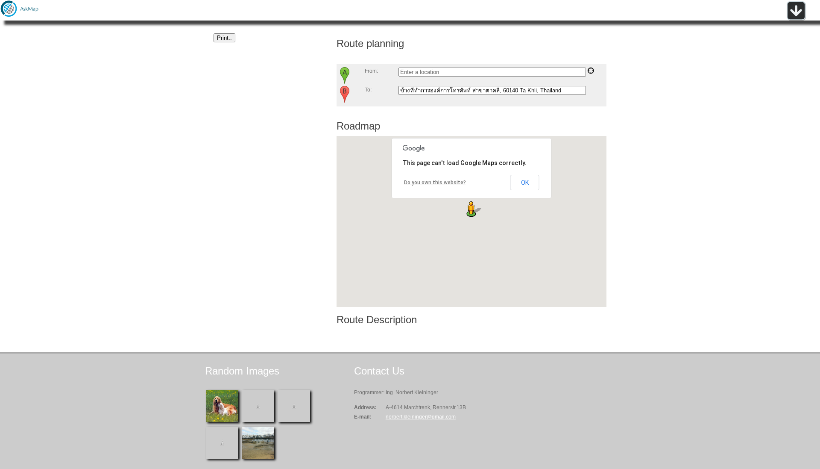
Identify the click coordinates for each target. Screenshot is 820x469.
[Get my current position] (590, 72)
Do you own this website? (435, 183)
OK (525, 182)
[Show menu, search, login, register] (796, 19)
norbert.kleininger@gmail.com (421, 417)
